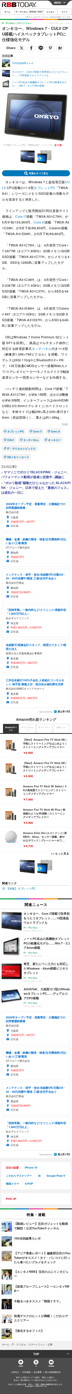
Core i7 (20, 216)
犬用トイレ (61, 727)
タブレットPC (44, 187)
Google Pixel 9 (56, 1175)
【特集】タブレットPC (20, 888)
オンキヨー (54, 440)
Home (21, 1366)
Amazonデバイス (11, 728)
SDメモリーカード (18, 457)
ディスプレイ (44, 727)
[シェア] (31, 48)
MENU (57, 2)
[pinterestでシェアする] (50, 48)
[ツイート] (21, 48)
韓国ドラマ (12, 1183)
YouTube (51, 1366)
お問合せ (15, 1372)
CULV (10, 440)
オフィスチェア (28, 728)
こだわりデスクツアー (19, 1175)
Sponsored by (45, 711)
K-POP (29, 1183)
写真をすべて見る (38, 173)
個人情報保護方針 (53, 1372)
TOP (36, 1354)
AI (39, 1175)
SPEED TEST (36, 12)
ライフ (65, 12)
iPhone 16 (31, 1167)
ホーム (7, 12)
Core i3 (39, 222)
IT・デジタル (22, 12)
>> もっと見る (60, 853)
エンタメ (50, 12)
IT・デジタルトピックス (21, 448)
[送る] (41, 48)
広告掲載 (26, 1372)
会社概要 (38, 1372)
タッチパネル (42, 348)
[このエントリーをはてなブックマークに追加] (60, 48)
